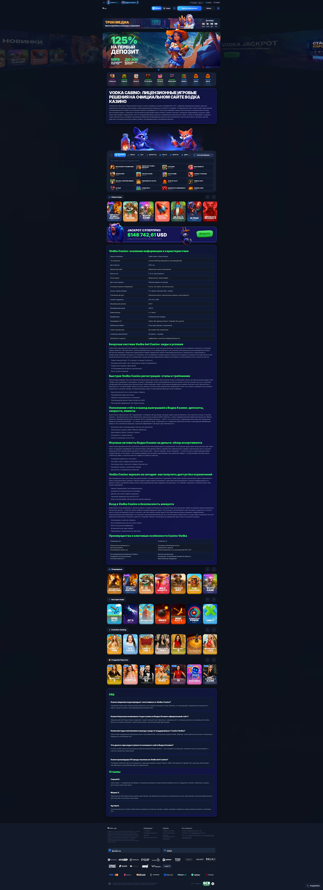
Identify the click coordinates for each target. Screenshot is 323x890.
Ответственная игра (169, 833)
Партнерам (166, 839)
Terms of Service (186, 837)
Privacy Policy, (210, 835)
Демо (117, 216)
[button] (156, 69)
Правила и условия (168, 831)
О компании (147, 831)
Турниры (146, 835)
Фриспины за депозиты (150, 837)
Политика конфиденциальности (169, 835)
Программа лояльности (150, 833)
